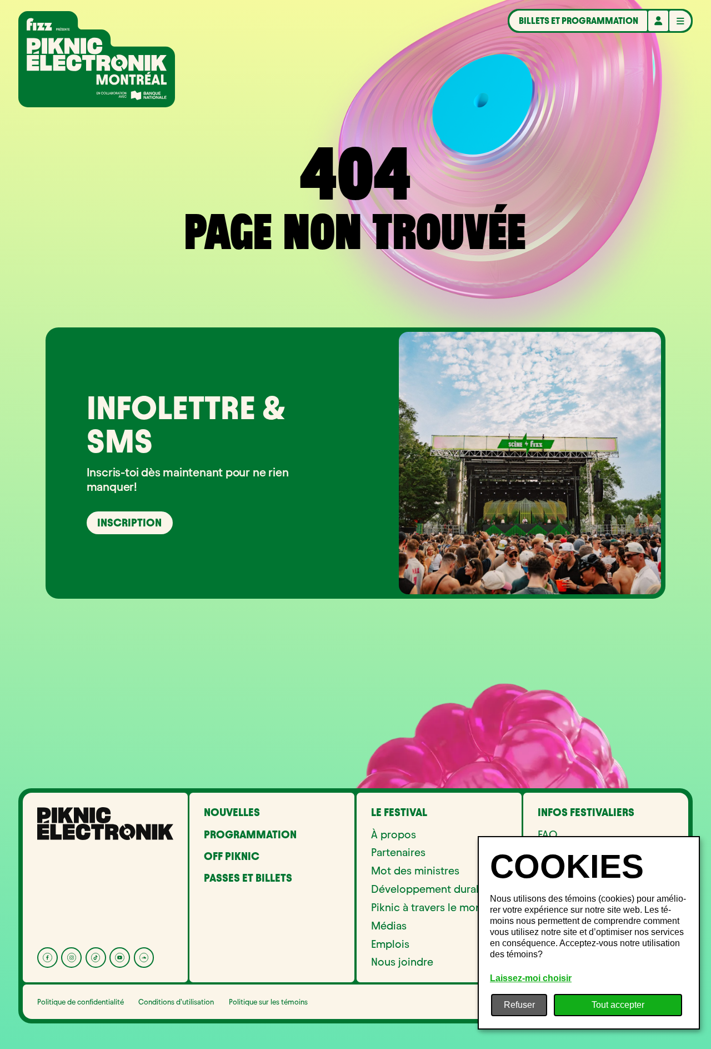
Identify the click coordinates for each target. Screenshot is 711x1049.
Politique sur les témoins (268, 1002)
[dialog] (589, 933)
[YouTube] (119, 957)
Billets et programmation (578, 21)
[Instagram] (71, 957)
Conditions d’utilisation (176, 1002)
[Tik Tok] (96, 957)
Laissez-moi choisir (531, 978)
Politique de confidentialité (80, 1002)
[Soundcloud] (144, 957)
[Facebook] (47, 957)
